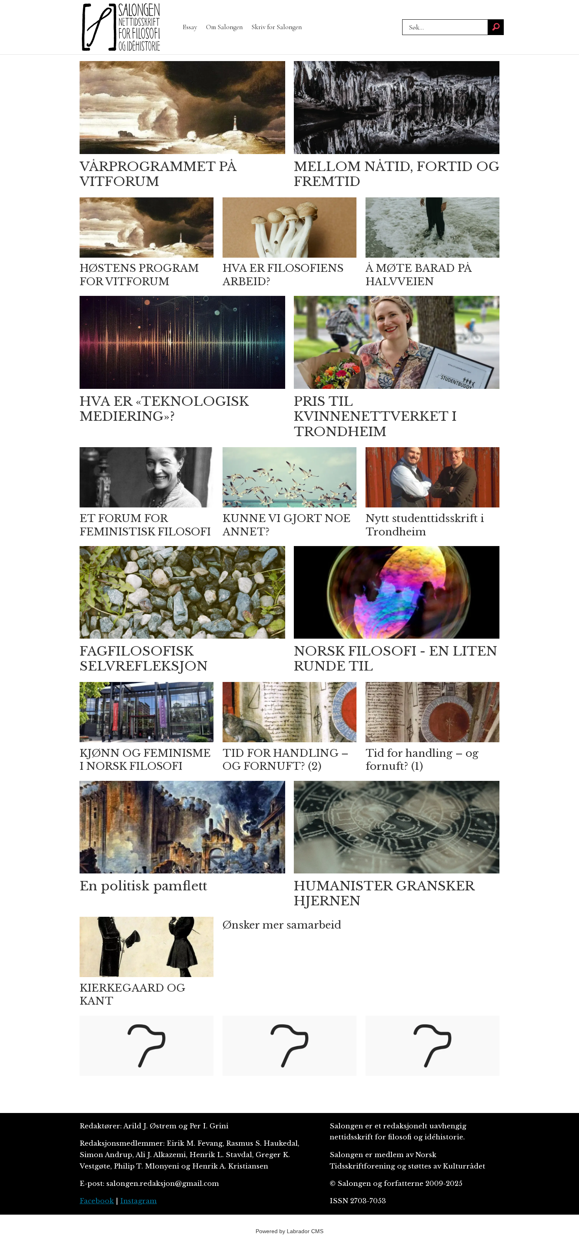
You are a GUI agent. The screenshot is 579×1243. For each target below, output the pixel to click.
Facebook (97, 1201)
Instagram (138, 1201)
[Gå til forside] (121, 27)
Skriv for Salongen (276, 27)
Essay (190, 27)
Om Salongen (224, 27)
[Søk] (496, 27)
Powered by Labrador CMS (289, 1231)
